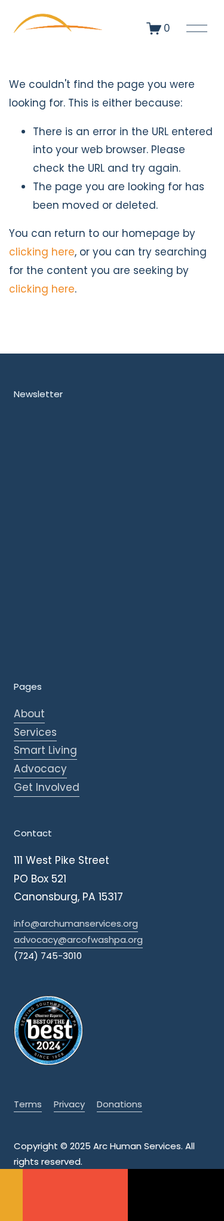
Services (35, 732)
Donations (119, 1104)
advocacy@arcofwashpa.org (78, 939)
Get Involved (46, 787)
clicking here (42, 252)
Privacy (69, 1104)
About (29, 714)
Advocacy (40, 769)
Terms (28, 1104)
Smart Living (45, 750)
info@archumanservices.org (76, 923)
